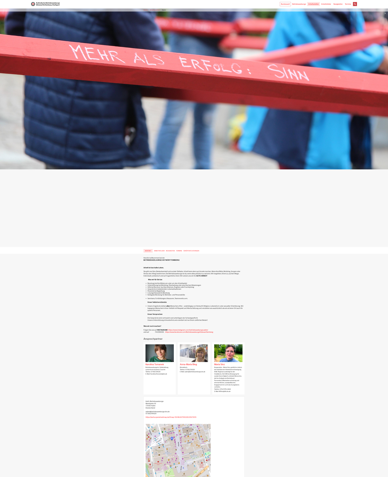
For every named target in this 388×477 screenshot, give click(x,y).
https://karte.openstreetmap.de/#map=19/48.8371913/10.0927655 (171, 417)
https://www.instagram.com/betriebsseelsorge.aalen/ (187, 330)
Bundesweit (285, 4)
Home (145, 10)
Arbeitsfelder (326, 4)
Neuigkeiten (338, 4)
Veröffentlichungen (191, 251)
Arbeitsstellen (313, 4)
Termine (348, 4)
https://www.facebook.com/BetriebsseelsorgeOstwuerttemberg (189, 332)
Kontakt (148, 251)
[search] (355, 4)
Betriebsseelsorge (299, 4)
